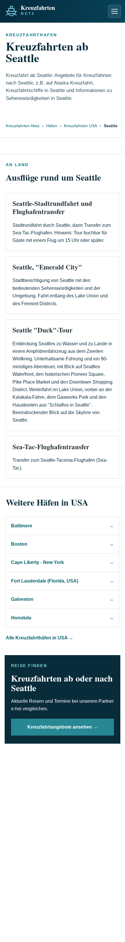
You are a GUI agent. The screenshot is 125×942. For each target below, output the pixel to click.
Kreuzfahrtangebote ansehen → (62, 727)
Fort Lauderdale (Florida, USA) (62, 580)
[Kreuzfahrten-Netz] (43, 9)
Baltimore (62, 525)
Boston (62, 544)
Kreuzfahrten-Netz (23, 125)
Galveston (62, 599)
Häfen (51, 125)
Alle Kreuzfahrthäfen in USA (39, 637)
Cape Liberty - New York (62, 562)
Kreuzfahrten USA (80, 125)
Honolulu (62, 617)
